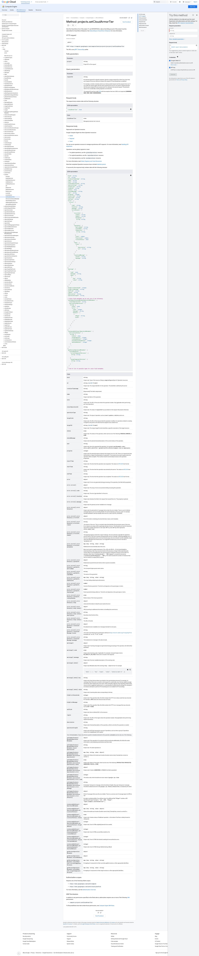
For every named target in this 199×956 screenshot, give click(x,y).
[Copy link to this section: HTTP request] (77, 35)
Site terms (38, 952)
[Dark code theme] (131, 109)
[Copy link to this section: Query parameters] (81, 69)
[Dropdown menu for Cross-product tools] (48, 2)
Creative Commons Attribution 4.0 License (105, 922)
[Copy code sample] (130, 669)
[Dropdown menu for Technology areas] (32, 2)
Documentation (74, 17)
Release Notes (70, 941)
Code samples (114, 941)
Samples (31, 10)
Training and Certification (117, 946)
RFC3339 (121, 464)
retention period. (101, 164)
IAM (128, 897)
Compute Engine (11, 7)
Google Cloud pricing (28, 938)
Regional (71, 138)
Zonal (70, 141)
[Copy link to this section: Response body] (78, 126)
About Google (26, 952)
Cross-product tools (40, 2)
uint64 (91, 383)
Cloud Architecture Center (117, 943)
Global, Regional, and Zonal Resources (91, 161)
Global (71, 135)
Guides (12, 10)
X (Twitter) (157, 941)
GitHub (112, 936)
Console (174, 2)
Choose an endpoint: (70, 38)
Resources (38, 10)
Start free (192, 6)
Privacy (33, 952)
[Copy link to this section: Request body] (77, 98)
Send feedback (127, 22)
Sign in (195, 1)
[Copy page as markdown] (73, 25)
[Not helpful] (131, 18)
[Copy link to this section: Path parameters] (80, 54)
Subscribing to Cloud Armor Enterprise (100, 31)
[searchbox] (10, 15)
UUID (100, 91)
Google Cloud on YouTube (161, 943)
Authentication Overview (89, 889)
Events (156, 938)
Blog (156, 936)
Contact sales (26, 943)
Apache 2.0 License (67, 924)
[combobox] (161, 1)
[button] (10, 29)
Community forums (71, 936)
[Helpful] (129, 18)
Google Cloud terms (47, 952)
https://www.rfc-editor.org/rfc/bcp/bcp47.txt (121, 632)
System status (70, 943)
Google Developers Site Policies (88, 924)
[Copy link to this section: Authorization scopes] (83, 877)
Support (69, 938)
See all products (27, 936)
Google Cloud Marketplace (29, 941)
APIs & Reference (21, 10)
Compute (82, 17)
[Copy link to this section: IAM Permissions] (79, 894)
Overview (4, 10)
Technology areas (25, 2)
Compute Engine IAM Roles (106, 905)
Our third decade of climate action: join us (64, 952)
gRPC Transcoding (79, 49)
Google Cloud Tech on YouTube (162, 946)
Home (67, 17)
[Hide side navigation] (18, 953)
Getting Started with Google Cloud (119, 938)
